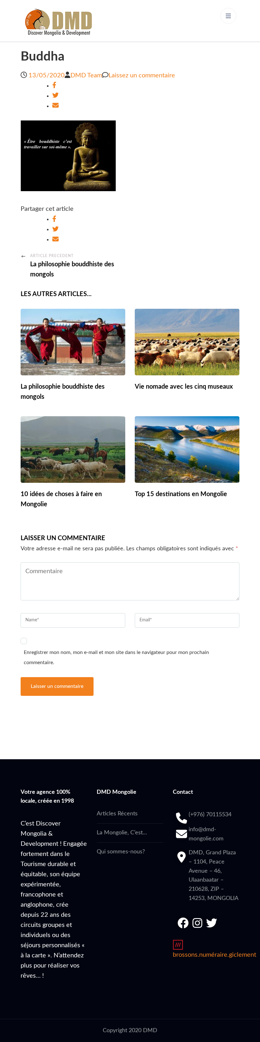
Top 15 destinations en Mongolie (181, 494)
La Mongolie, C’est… (122, 833)
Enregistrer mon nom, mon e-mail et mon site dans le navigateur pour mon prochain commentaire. (116, 657)
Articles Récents (117, 814)
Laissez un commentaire (141, 75)
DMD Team (86, 75)
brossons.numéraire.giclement (214, 955)
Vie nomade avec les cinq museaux (184, 387)
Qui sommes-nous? (121, 852)
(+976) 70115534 (210, 815)
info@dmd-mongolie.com (206, 834)
